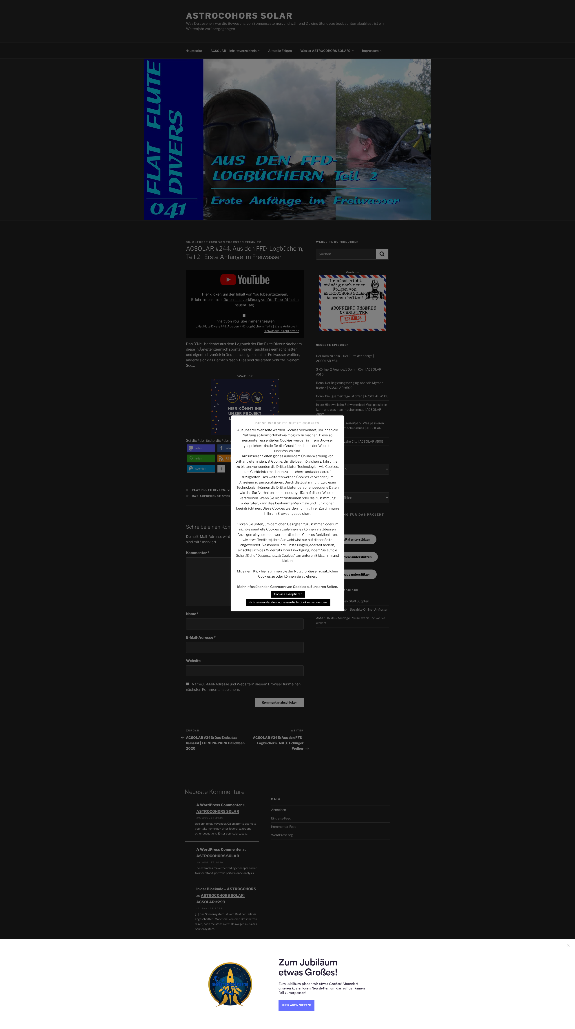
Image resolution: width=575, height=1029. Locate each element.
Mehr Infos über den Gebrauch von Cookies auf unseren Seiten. (287, 587)
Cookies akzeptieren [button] (288, 594)
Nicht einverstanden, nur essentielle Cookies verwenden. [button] (288, 602)
